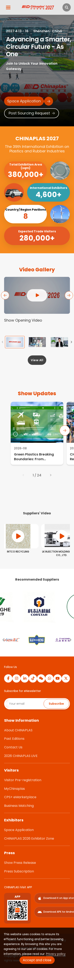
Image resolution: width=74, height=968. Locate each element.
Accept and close (37, 960)
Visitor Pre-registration (22, 780)
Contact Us (13, 747)
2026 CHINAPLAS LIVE (21, 755)
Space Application (19, 830)
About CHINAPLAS (18, 730)
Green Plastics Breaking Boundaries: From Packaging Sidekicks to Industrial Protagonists (34, 457)
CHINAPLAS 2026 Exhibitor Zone (29, 838)
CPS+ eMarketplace (20, 797)
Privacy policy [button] (56, 954)
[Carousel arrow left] (3, 640)
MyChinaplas (14, 788)
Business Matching (19, 805)
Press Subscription (19, 871)
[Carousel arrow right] (70, 640)
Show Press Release (20, 862)
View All (37, 360)
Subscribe (56, 704)
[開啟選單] (8, 7)
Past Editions (14, 738)
